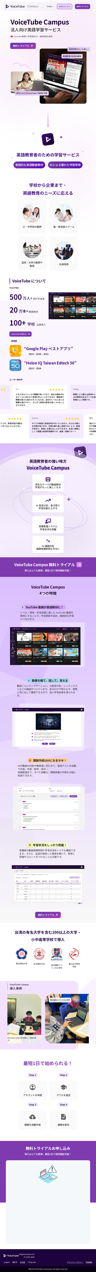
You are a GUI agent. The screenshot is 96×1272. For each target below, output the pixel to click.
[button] (50, 6)
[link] (7, 1262)
